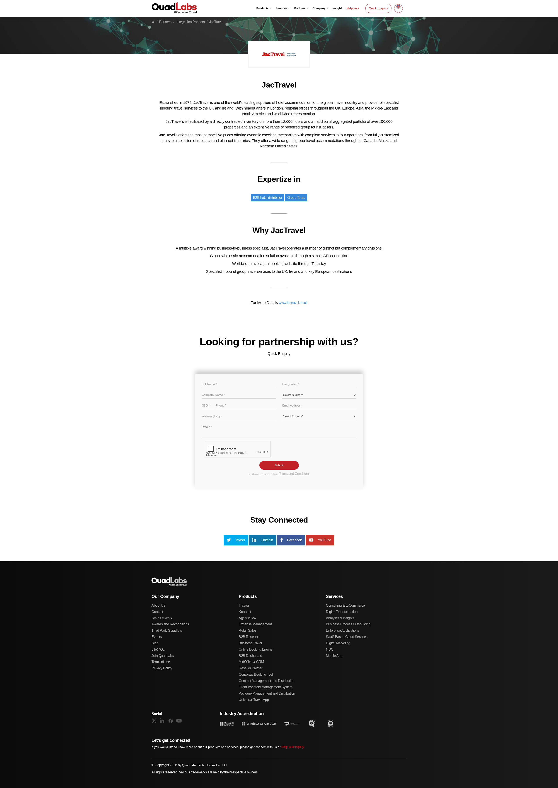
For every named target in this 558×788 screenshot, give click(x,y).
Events (156, 637)
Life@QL (158, 649)
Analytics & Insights (340, 618)
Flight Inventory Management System (265, 687)
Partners (300, 8)
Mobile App (334, 656)
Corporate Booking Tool (256, 674)
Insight (337, 8)
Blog (154, 643)
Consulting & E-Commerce (345, 605)
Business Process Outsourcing (348, 624)
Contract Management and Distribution (266, 681)
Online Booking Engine (255, 649)
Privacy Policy (161, 668)
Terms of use (160, 662)
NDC (329, 649)
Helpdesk (353, 8)
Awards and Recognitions (170, 624)
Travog (244, 605)
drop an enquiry (292, 747)
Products (262, 8)
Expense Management (255, 624)
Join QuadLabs (162, 656)
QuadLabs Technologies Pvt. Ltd (204, 765)
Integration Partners (190, 22)
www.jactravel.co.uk (293, 303)
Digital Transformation (341, 612)
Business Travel (250, 643)
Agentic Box (247, 618)
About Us (158, 605)
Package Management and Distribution (267, 693)
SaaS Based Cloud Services (346, 637)
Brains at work (161, 618)
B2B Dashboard (250, 656)
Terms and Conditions (294, 474)
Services (281, 8)
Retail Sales (247, 630)
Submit (279, 465)
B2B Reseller (248, 637)
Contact (157, 612)
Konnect (245, 612)
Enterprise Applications (342, 630)
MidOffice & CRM (251, 662)
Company (319, 8)
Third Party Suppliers (166, 630)
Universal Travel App (254, 700)
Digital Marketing (338, 643)
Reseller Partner (250, 668)
